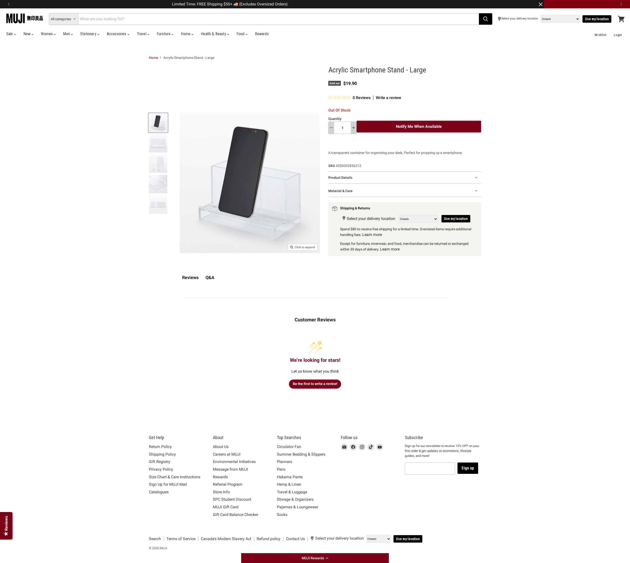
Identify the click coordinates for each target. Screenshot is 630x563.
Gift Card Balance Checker (235, 514)
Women (47, 34)
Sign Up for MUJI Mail (168, 484)
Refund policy (269, 538)
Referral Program (227, 484)
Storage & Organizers (295, 499)
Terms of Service (180, 538)
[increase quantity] (353, 128)
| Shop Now (412, 4)
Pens (281, 469)
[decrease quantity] (331, 128)
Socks (282, 514)
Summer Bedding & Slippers (301, 454)
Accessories (117, 34)
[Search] (485, 19)
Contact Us (295, 538)
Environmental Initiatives (234, 461)
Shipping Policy (162, 454)
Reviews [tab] (190, 277)
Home (186, 34)
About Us (221, 446)
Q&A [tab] (209, 277)
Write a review (388, 98)
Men (67, 34)
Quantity (335, 119)
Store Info (221, 492)
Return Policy (160, 446)
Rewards (262, 34)
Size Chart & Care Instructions (174, 477)
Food (241, 34)
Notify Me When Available (419, 126)
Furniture (164, 34)
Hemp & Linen (289, 484)
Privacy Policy (161, 469)
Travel (142, 34)
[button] (315, 558)
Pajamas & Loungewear (297, 507)
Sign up (467, 468)
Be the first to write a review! (315, 384)
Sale (10, 34)
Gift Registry (159, 461)
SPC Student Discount (232, 499)
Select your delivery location (519, 18)
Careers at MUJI (226, 454)
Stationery (88, 34)
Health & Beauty (214, 34)
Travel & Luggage (292, 492)
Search (155, 538)
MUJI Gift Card (225, 507)
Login (618, 35)
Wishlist (600, 35)
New (27, 34)
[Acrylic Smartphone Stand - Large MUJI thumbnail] (158, 122)
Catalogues (159, 492)
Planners (284, 461)
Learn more (372, 234)
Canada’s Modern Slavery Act (226, 538)
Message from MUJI (230, 469)
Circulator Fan (289, 446)
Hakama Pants (290, 477)
